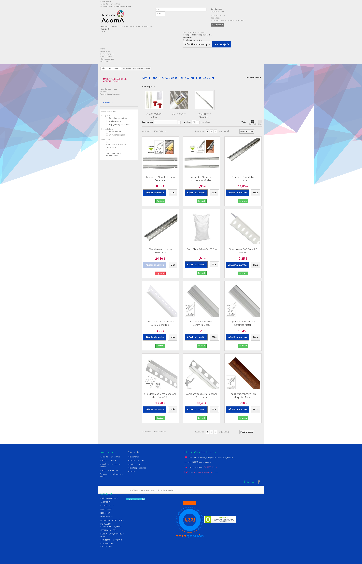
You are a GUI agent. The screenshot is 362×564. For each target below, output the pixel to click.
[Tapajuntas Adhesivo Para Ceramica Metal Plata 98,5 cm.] (202, 300)
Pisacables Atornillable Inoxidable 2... (160, 251)
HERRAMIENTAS (107, 516)
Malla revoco (105, 91)
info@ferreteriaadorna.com (205, 472)
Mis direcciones (134, 464)
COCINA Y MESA (107, 505)
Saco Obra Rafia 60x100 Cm (202, 249)
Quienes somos (107, 59)
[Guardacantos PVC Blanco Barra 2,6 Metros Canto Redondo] (160, 300)
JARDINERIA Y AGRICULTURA (112, 520)
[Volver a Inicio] (103, 68)
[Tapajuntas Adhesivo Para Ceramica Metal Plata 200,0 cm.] (243, 300)
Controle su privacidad (135, 499)
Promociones (106, 56)
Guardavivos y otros (108, 89)
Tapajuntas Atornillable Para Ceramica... (160, 178)
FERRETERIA (105, 513)
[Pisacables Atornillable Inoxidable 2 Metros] (160, 227)
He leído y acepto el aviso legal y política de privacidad (151, 490)
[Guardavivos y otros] (154, 100)
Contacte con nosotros (110, 4)
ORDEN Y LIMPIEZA (108, 530)
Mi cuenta (133, 452)
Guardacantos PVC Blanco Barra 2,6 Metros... (160, 323)
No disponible (115, 131)
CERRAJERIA (105, 502)
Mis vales (131, 471)
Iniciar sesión (105, 1)
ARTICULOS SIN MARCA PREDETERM (116, 145)
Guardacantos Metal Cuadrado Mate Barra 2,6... (160, 395)
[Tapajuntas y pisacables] (204, 100)
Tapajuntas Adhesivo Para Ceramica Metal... (201, 323)
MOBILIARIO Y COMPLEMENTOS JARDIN (110, 525)
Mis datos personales (137, 468)
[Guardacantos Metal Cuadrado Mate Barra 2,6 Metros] (160, 372)
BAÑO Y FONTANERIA (109, 498)
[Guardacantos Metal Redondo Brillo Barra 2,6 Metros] (202, 372)
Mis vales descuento (136, 460)
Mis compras (133, 456)
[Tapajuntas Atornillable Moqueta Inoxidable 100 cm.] (202, 155)
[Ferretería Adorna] (125, 17)
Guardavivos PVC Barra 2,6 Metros (243, 251)
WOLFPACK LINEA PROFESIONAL (113, 154)
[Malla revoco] (179, 100)
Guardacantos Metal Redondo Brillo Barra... (201, 395)
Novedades (105, 51)
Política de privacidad (109, 470)
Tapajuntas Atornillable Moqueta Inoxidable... (201, 178)
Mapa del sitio (106, 61)
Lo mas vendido (107, 54)
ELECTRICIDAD (106, 509)
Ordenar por (147, 122)
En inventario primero (119, 135)
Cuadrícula (253, 124)
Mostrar (187, 122)
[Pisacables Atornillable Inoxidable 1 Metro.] (243, 155)
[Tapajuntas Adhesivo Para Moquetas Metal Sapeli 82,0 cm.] (243, 372)
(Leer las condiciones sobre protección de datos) (195, 490)
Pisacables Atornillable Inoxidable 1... (243, 178)
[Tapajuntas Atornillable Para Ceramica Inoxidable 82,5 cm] (160, 155)
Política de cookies (108, 460)
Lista (260, 124)
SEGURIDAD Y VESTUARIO (111, 540)
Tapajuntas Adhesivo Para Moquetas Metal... (243, 395)
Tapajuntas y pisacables (110, 94)
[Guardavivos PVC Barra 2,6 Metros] (243, 227)
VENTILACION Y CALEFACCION (106, 544)
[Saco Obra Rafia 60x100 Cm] (202, 227)
